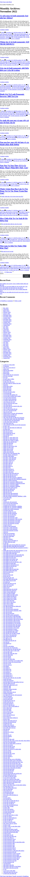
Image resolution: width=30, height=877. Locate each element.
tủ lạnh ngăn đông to (8, 837)
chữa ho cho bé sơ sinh (6, 241)
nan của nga (6, 642)
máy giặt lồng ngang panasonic (11, 615)
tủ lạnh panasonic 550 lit (22, 114)
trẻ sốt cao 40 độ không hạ (10, 817)
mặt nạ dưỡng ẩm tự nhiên (9, 599)
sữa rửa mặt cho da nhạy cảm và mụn (12, 766)
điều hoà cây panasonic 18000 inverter (13, 482)
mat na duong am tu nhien (9, 597)
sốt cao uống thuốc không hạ (10, 717)
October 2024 (6, 318)
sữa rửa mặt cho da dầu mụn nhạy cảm (13, 762)
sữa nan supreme (7, 755)
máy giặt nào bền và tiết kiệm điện (11, 616)
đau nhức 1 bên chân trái (9, 459)
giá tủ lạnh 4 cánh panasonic (10, 529)
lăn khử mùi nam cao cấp (9, 583)
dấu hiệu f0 (6, 436)
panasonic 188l (9, 37)
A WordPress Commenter (6, 300)
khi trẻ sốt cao (6, 576)
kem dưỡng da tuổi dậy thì (9, 566)
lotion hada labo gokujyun (9, 590)
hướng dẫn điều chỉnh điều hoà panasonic (13, 546)
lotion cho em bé (7, 586)
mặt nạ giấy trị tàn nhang (9, 602)
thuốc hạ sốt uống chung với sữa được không (14, 785)
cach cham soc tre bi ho (24, 239)
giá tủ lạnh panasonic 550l (22, 112)
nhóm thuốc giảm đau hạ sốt (10, 685)
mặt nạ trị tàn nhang (8, 605)
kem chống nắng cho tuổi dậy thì (11, 552)
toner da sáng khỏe (8, 789)
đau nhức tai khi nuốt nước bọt (11, 473)
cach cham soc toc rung (9, 402)
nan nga (5, 645)
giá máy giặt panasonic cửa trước (11, 522)
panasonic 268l (7, 687)
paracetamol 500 (7, 690)
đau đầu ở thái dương (8, 456)
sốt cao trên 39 (7, 716)
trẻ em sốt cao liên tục (8, 803)
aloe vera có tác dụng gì (9, 367)
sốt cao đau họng (7, 707)
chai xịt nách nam (7, 412)
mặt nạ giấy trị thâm (8, 603)
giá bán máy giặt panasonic (10, 502)
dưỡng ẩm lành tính (8, 443)
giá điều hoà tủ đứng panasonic (11, 509)
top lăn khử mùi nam (8, 792)
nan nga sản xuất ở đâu (9, 659)
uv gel (4, 869)
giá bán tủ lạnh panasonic (18, 86)
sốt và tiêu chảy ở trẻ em (9, 727)
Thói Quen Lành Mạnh (6, 2)
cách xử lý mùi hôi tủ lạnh (9, 410)
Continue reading (4, 29)
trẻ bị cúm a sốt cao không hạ (10, 795)
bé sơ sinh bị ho (13, 239)
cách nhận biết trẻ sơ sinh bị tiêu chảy (12, 406)
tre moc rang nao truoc (9, 810)
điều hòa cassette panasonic (10, 480)
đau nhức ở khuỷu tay (8, 470)
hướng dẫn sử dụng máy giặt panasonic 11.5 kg (15, 550)
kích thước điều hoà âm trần (10, 579)
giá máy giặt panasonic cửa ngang (11, 520)
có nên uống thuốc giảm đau (10, 422)
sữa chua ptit (6, 729)
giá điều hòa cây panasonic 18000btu (12, 506)
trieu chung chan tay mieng (10, 823)
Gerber (5, 500)
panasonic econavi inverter (10, 689)
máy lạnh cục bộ (7, 637)
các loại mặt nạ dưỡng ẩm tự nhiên (12, 396)
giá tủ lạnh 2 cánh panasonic (10, 527)
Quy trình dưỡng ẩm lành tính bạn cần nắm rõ (11, 288)
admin (2, 32)
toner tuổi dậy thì (7, 790)
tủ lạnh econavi (7, 833)
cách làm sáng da (7, 404)
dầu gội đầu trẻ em (8, 434)
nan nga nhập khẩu (8, 655)
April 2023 (6, 329)
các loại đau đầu (7, 393)
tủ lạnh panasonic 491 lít (9, 847)
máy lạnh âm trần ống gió (9, 636)
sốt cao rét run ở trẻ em (9, 715)
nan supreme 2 (7, 672)
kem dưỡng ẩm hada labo (9, 557)
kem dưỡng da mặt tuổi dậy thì (11, 565)
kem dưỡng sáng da (8, 567)
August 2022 (6, 341)
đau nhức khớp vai (8, 466)
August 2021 (6, 358)
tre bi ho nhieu (6, 797)
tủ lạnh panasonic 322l (9, 845)
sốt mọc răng (6, 719)
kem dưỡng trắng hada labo (10, 570)
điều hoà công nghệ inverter (10, 487)
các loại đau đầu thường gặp (10, 394)
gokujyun (5, 532)
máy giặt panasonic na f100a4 (10, 630)
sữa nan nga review (8, 745)
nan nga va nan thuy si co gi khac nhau (13, 660)
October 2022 (6, 338)
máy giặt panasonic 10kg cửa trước (12, 617)
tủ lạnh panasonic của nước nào (11, 64)
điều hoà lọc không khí (9, 489)
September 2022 (7, 339)
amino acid (6, 369)
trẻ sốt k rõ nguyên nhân (9, 822)
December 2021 (7, 352)
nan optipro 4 (6, 667)
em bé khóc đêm (7, 497)
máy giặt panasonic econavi (10, 629)
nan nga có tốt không (8, 646)
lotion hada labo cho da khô (10, 589)
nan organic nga (7, 670)
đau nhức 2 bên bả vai (8, 460)
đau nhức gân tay (7, 464)
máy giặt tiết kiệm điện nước (10, 632)
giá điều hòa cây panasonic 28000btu (12, 507)
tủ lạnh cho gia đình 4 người (10, 829)
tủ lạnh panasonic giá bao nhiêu (16, 89)
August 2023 (6, 325)
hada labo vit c (7, 537)
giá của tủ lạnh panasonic (18, 88)
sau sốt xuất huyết (7, 699)
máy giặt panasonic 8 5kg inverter (11, 622)
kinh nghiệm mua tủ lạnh (9, 580)
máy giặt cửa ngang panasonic (10, 609)
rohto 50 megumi (7, 696)
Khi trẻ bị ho (6, 573)
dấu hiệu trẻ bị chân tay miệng (10, 440)
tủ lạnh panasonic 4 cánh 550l (7, 114)
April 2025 (6, 309)
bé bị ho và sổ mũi (7, 376)
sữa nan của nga (7, 735)
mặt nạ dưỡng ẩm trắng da (9, 596)
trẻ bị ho (5, 796)
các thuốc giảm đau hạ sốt (9, 400)
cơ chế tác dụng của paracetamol (11, 420)
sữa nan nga (6, 737)
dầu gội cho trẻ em (8, 432)
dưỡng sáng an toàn (8, 449)
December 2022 (7, 335)
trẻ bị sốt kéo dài (7, 799)
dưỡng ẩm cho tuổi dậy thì (9, 442)
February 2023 (7, 332)
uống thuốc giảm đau (8, 865)
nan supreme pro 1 (8, 675)
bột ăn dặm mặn (7, 387)
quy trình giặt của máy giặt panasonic (12, 695)
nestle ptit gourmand (8, 680)
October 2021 (6, 355)
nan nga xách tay (7, 665)
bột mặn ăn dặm (7, 390)
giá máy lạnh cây (7, 524)
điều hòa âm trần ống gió (9, 476)
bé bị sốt (5, 377)
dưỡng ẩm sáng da (7, 444)
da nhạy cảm (6, 426)
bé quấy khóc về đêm (8, 379)
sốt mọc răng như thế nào (9, 722)
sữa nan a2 (6, 733)
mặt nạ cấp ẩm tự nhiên (9, 593)
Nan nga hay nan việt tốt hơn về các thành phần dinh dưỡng (14, 143)
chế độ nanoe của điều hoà (10, 414)
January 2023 (6, 333)
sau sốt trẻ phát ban (8, 697)
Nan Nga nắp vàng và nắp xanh (11, 650)
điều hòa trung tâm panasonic (10, 493)
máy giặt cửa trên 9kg (8, 613)
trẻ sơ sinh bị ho (7, 813)
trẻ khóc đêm (6, 807)
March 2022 (6, 348)
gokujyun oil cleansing (9, 533)
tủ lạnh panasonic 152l (19, 37)
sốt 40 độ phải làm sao (8, 705)
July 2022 (5, 342)
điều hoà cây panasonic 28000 (10, 484)
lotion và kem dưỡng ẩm (9, 592)
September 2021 (7, 356)
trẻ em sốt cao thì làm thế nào (10, 805)
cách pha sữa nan (7, 407)
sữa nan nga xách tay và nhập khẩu (12, 749)
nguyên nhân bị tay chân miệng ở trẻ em (13, 682)
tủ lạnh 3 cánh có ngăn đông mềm (11, 826)
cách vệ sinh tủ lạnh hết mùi (10, 409)
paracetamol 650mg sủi (22, 213)
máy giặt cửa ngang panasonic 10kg (12, 610)
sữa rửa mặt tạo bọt (8, 772)
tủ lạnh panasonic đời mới (9, 852)
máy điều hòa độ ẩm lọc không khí (12, 606)
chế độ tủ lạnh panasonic (9, 416)
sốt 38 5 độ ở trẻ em (8, 702)
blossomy (5, 384)
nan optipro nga (7, 669)
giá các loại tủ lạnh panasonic (10, 503)
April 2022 (6, 346)
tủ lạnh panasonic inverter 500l (18, 115)
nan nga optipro (7, 657)
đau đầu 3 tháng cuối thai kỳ (10, 454)
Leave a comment (15, 38)
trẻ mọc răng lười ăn (8, 809)
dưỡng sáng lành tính (8, 452)
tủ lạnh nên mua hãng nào (9, 836)
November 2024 (7, 316)
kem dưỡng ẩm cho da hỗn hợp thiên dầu (13, 554)
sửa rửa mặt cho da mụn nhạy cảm (12, 763)
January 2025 (6, 313)
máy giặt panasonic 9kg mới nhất (11, 626)
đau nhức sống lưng (8, 472)
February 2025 (7, 312)
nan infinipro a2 (7, 643)
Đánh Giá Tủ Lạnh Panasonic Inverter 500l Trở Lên (12, 95)
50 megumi (6, 366)
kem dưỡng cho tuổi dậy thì (10, 560)
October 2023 (6, 322)
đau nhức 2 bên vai (8, 462)
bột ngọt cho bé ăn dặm (9, 392)
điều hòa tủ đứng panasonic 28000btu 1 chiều (14, 496)
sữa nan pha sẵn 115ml (9, 753)
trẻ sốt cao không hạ (8, 819)
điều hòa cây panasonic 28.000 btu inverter (14, 483)
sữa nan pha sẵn (7, 752)
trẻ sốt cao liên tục (7, 820)
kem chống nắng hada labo (10, 553)
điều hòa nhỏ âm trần (8, 490)
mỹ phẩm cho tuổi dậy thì (9, 640)
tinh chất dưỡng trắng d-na (10, 787)
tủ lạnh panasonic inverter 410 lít (11, 857)
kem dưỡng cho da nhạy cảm (10, 559)
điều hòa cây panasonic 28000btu (11, 486)
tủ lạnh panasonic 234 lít (9, 839)
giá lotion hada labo (8, 510)
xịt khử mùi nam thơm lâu (9, 873)
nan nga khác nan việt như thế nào (12, 649)
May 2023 (5, 328)
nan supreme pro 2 (8, 676)
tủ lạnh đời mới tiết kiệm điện (10, 832)
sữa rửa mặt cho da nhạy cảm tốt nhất (12, 765)
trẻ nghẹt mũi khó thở (14, 268)
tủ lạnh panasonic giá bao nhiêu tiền (12, 856)
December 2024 (7, 315)
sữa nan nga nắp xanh (8, 739)
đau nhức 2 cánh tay (24, 212)
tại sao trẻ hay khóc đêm (9, 777)
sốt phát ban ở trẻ (7, 723)
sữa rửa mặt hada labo (8, 769)
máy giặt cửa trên (7, 612)
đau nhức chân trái (8, 463)
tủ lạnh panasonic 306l (9, 843)
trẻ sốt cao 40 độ (7, 816)
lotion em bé (6, 587)
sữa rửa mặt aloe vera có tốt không (12, 759)
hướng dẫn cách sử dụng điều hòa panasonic (14, 544)
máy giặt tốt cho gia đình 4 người (11, 633)
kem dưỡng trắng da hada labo (11, 569)
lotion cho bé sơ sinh (8, 585)
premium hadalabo (8, 693)
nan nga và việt (7, 663)
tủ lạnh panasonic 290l (9, 840)
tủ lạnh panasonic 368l (9, 846)
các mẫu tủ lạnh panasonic (9, 399)
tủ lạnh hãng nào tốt (8, 835)
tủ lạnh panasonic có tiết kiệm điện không (13, 850)
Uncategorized (7, 863)
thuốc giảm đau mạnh (8, 783)
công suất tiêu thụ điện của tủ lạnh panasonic (14, 424)
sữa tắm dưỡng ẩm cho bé (9, 775)
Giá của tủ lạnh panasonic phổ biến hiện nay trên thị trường (14, 69)
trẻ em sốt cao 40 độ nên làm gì (11, 800)
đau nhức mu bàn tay (8, 469)
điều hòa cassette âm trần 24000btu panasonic (14, 479)
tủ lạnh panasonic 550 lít (9, 849)
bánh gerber (6, 372)
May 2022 (5, 345)
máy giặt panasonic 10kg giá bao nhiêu (13, 619)
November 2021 (7, 353)
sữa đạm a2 (6, 730)
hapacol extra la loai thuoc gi (10, 540)
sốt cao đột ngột (7, 709)
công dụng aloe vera (8, 423)
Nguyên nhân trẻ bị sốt (9, 683)
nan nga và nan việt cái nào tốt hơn (12, 662)
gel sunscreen (6, 499)
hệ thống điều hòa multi (9, 542)
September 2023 (7, 323)
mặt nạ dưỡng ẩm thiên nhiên (10, 595)
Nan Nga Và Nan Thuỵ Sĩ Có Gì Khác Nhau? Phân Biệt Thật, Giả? (14, 167)
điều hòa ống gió (7, 492)
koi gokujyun (6, 582)
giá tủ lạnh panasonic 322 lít (18, 61)
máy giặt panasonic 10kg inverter (11, 620)
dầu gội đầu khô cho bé (9, 433)
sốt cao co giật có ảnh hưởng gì (11, 706)
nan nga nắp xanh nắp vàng (10, 653)
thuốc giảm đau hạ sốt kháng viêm (11, 782)
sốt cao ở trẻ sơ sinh (8, 712)
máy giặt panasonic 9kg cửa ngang (12, 625)
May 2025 (5, 308)
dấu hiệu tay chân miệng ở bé (10, 437)
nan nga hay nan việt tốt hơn (20, 160)
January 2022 (6, 351)
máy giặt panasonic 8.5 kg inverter (12, 623)
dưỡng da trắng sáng (8, 447)
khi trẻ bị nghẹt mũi (8, 575)
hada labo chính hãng (8, 536)
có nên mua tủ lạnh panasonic (20, 34)
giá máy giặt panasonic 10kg (10, 517)
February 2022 (7, 349)
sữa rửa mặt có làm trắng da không (12, 767)
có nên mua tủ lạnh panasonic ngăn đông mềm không (15, 34)
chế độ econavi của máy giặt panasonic (13, 413)
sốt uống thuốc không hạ (9, 726)
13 (5, 272)
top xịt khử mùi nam (8, 793)
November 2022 (7, 336)
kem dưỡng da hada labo (9, 563)
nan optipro (6, 666)
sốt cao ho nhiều (7, 710)
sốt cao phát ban (7, 713)
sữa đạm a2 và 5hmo (8, 732)
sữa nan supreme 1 (8, 756)
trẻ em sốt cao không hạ (9, 802)
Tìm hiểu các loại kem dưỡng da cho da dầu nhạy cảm (13, 286)
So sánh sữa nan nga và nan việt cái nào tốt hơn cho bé (14, 121)
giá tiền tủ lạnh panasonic (9, 526)
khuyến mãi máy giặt (8, 577)
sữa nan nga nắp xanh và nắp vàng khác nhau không (16, 740)
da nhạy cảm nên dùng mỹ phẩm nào (12, 427)
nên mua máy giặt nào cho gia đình (12, 677)
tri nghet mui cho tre (14, 270)
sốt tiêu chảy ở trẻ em (8, 725)
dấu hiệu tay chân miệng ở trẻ (10, 439)
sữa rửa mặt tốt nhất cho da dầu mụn (12, 773)
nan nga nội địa (7, 656)
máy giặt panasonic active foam (11, 627)
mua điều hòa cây (7, 639)
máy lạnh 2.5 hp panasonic (10, 635)
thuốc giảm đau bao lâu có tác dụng (9, 212)
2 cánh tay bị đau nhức (9, 364)
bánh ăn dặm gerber (8, 370)
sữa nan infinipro (7, 736)
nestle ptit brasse (7, 679)
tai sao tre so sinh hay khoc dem (11, 779)
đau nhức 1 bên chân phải (9, 457)
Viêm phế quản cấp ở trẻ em (10, 872)
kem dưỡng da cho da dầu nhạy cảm (12, 562)
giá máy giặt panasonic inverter (11, 523)
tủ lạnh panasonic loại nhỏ (9, 860)
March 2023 (6, 331)
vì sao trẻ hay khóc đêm (9, 870)
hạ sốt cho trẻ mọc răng (9, 534)
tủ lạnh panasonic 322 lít (14, 63)
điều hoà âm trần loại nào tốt (10, 474)
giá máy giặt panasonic (9, 516)
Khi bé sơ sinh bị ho (17, 241)
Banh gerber (6, 373)
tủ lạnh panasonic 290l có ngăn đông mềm (14, 842)
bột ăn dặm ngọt (7, 389)
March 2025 (6, 311)
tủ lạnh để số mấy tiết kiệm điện (11, 830)
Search (1, 273)
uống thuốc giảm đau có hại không (12, 866)
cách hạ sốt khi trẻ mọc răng (10, 403)
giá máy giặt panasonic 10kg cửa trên (12, 519)
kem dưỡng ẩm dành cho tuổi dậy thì (12, 556)
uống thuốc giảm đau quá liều (10, 868)
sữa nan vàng (6, 757)
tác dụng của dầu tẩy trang (9, 776)
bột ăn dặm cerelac (8, 386)
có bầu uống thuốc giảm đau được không (13, 419)
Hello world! (18, 300)
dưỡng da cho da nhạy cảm (10, 446)
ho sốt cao (5, 543)
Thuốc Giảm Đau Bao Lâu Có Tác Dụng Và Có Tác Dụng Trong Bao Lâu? (14, 191)
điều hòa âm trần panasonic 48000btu (12, 477)
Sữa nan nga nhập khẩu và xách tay (12, 743)
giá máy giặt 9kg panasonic (10, 513)
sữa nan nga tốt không (8, 747)
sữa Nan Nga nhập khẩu (9, 742)
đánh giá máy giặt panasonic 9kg (11, 453)
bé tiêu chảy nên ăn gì (8, 382)
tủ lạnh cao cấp (7, 827)
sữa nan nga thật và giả (9, 746)
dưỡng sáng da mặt (8, 450)
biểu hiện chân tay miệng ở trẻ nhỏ (12, 383)
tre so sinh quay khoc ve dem (10, 815)
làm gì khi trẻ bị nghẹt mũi (17, 267)
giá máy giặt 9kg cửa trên (9, 512)
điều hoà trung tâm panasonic (10, 494)
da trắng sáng (6, 429)
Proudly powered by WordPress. (20, 876)
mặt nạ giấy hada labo (8, 600)
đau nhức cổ (3, 213)
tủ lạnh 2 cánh (6, 825)
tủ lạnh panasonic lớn (8, 862)
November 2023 (7, 321)
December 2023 (7, 319)
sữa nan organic (7, 750)
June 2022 (5, 343)
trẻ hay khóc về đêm (8, 806)
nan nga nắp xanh (7, 652)
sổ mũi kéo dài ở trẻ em (9, 700)
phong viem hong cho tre (9, 692)
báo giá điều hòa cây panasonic (11, 374)
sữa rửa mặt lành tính (8, 770)
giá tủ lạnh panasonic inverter (10, 530)
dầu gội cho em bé (7, 430)
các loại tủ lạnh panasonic (9, 397)
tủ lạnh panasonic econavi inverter (11, 853)
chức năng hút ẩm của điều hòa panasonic (13, 417)
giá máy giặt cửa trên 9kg (9, 514)
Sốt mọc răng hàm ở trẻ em (10, 720)
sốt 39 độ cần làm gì (8, 703)
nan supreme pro (7, 673)
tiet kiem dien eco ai (8, 786)
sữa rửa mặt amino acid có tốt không (12, 760)
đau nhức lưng (7, 467)
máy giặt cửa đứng (8, 607)
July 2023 (5, 326)
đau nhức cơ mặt (11, 213)
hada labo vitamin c (8, 539)
